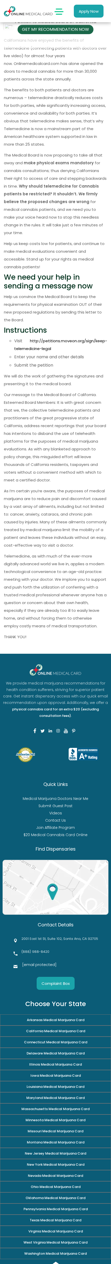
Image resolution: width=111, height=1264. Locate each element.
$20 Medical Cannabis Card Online (55, 834)
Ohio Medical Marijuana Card (56, 1186)
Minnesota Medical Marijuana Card (55, 1120)
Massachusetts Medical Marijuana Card (55, 1108)
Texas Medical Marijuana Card (55, 1220)
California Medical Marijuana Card (55, 1031)
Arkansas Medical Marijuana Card (55, 1019)
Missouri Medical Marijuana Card (55, 1131)
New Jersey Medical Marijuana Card (55, 1153)
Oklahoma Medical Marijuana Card (55, 1197)
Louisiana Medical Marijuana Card (55, 1086)
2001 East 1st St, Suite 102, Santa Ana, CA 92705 (59, 938)
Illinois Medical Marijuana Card (55, 1064)
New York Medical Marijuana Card (55, 1164)
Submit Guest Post (55, 805)
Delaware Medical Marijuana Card (56, 1053)
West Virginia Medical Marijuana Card (55, 1242)
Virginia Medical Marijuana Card (55, 1231)
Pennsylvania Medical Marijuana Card (55, 1209)
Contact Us (55, 820)
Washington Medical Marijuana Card (55, 1253)
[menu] (59, 11)
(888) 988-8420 (35, 951)
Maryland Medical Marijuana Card (55, 1097)
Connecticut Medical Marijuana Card (55, 1042)
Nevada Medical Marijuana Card (55, 1175)
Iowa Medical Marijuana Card (55, 1075)
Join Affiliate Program (55, 827)
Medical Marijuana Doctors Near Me (55, 798)
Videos (55, 813)
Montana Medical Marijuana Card (55, 1142)
